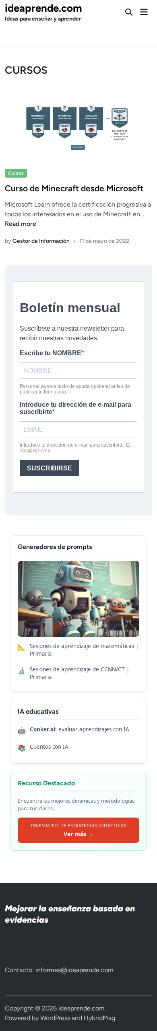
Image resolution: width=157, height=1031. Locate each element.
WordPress (55, 1018)
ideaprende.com (43, 8)
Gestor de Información (41, 241)
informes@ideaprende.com (74, 970)
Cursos (16, 173)
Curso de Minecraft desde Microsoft (74, 188)
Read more (20, 224)
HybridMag (99, 1018)
